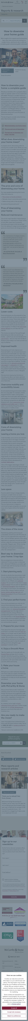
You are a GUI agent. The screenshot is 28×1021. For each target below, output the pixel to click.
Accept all (14, 1008)
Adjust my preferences (14, 1016)
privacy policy (16, 1004)
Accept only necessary (14, 1012)
